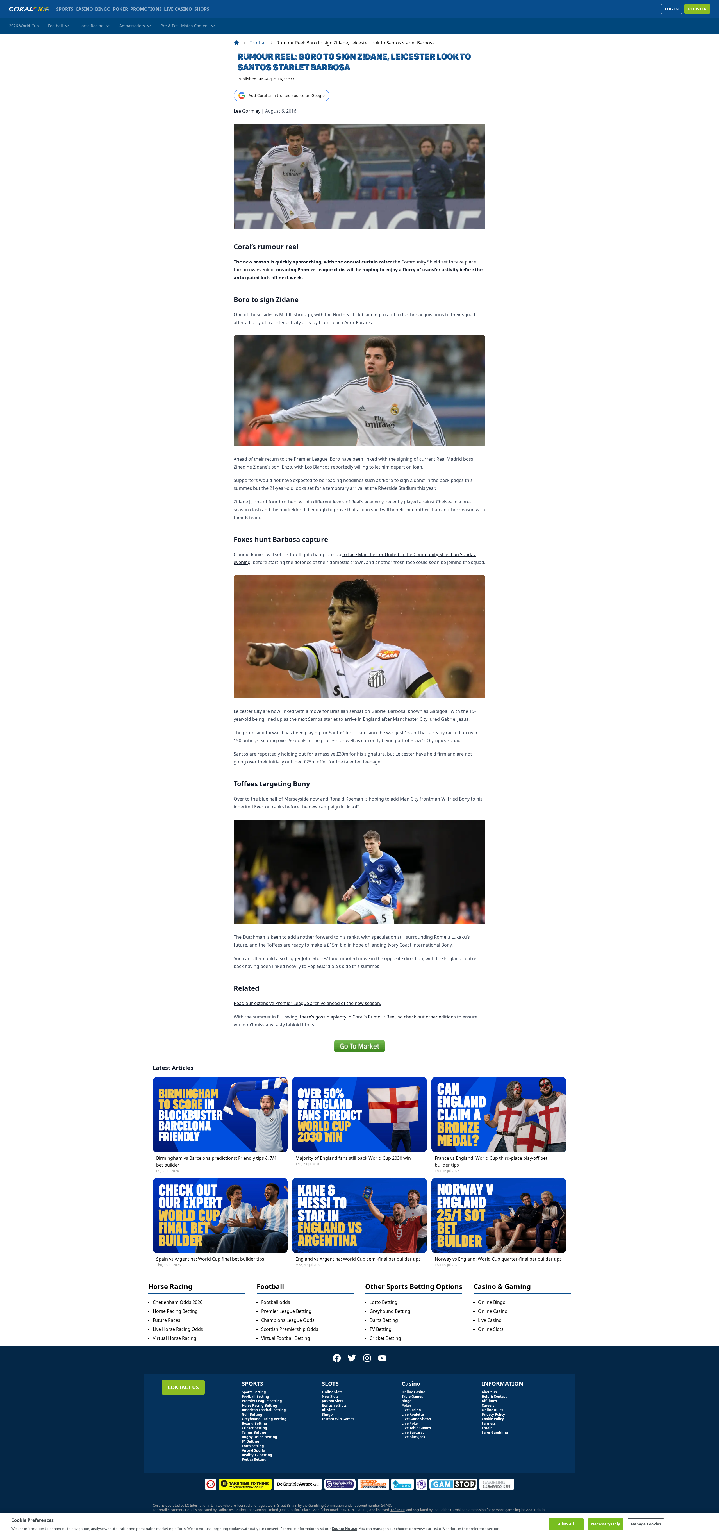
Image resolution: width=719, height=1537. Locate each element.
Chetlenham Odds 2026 (177, 1302)
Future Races (166, 1320)
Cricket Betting (385, 1338)
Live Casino (490, 1320)
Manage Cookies (646, 1524)
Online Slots (491, 1329)
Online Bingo (492, 1302)
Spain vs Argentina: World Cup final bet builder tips (210, 1259)
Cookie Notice (344, 1528)
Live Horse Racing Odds (178, 1329)
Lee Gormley (247, 111)
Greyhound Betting (390, 1311)
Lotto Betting (383, 1302)
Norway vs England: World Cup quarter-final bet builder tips (498, 1259)
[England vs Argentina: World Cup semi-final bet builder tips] (359, 1215)
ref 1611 (397, 1510)
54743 (386, 1505)
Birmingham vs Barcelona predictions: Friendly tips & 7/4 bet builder (216, 1161)
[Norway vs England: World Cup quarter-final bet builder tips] (498, 1215)
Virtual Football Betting (285, 1338)
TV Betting (381, 1329)
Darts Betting (384, 1320)
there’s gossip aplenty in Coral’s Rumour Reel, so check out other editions (378, 1017)
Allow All (566, 1524)
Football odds (275, 1302)
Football (258, 43)
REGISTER (697, 9)
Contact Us (183, 1387)
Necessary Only (605, 1524)
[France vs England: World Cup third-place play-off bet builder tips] (498, 1114)
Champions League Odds (288, 1320)
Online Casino (493, 1311)
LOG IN (672, 9)
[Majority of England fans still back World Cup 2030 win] (359, 1114)
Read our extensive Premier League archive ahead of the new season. (307, 1003)
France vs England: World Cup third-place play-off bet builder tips (491, 1161)
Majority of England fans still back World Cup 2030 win (353, 1158)
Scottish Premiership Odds (289, 1329)
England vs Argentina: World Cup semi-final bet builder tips (358, 1259)
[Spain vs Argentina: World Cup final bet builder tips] (220, 1215)
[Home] (236, 43)
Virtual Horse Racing (174, 1338)
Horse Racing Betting (175, 1311)
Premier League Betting (286, 1311)
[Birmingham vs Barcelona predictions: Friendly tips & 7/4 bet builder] (220, 1114)
